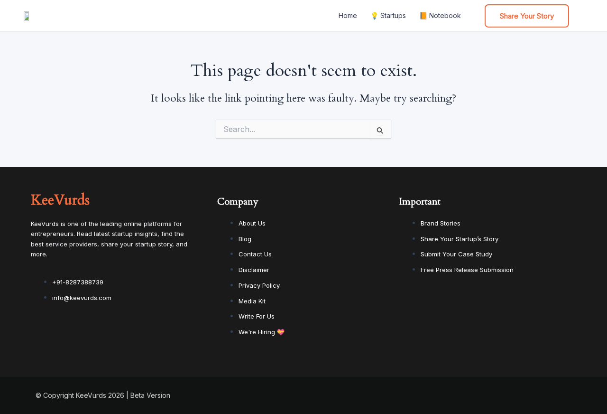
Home (348, 15)
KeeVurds (60, 200)
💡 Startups (388, 15)
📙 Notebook (440, 15)
